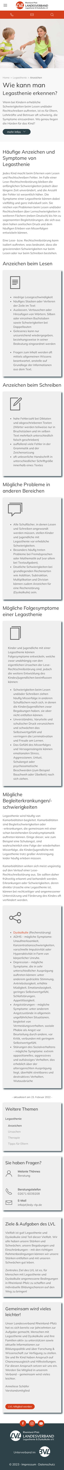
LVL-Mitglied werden (20, 1406)
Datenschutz (46, 1464)
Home (6, 77)
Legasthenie (20, 77)
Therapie (14, 1137)
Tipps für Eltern (18, 1143)
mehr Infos (14, 132)
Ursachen (14, 1131)
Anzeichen (15, 1125)
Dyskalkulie (21, 932)
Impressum (29, 1464)
